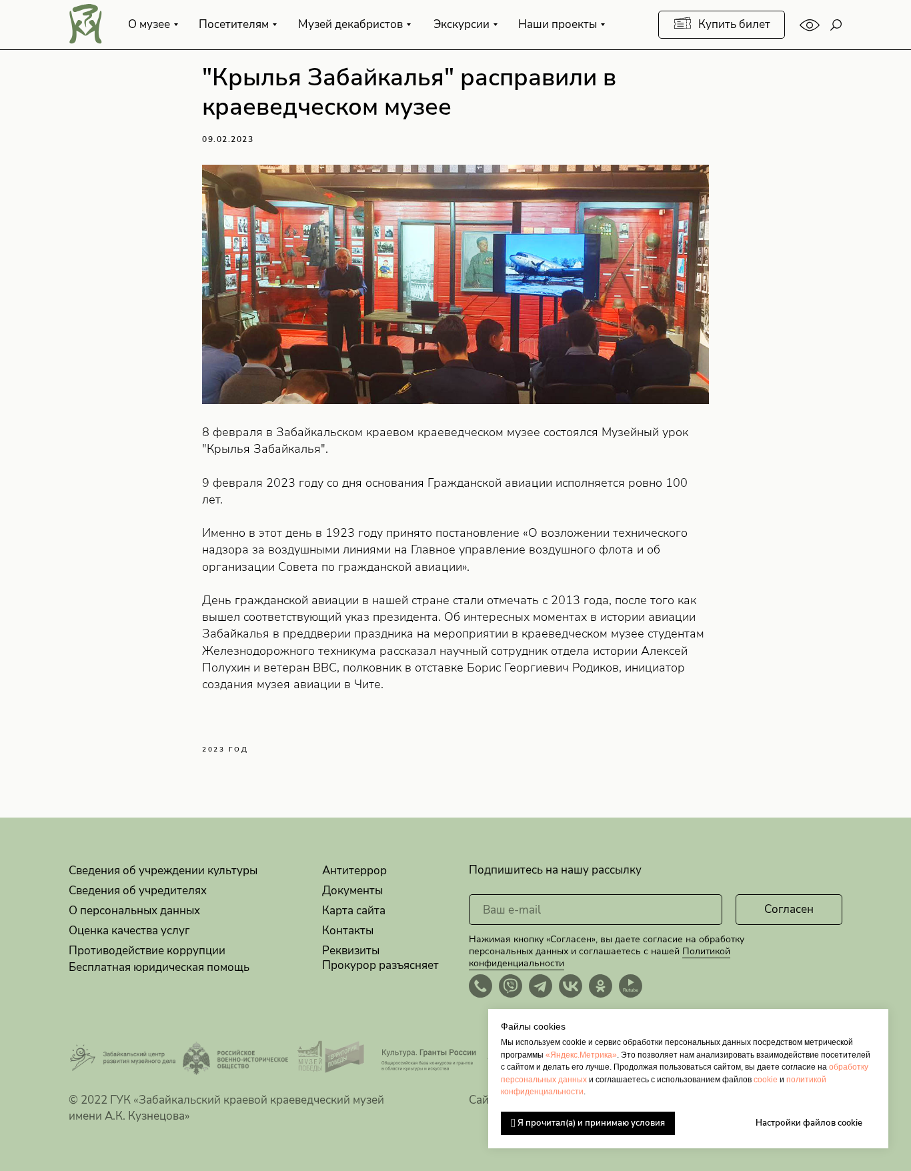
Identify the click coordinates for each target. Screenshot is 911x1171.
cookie (766, 1079)
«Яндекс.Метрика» (581, 1055)
